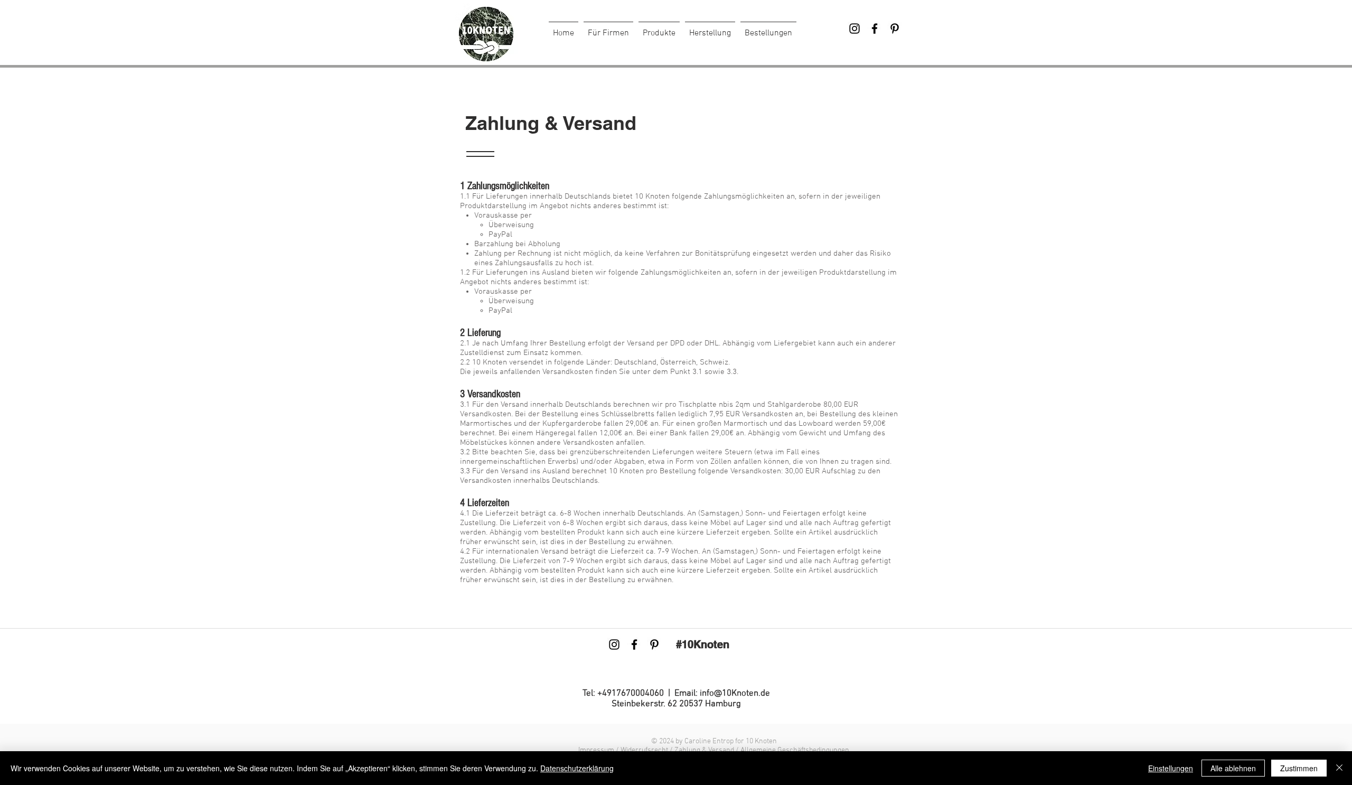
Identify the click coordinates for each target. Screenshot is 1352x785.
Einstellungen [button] (1170, 768)
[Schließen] (1339, 768)
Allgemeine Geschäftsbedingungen (794, 750)
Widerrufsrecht (645, 750)
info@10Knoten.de (735, 693)
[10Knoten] (854, 28)
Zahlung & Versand (704, 750)
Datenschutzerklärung (577, 768)
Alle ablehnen (1233, 768)
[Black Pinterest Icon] (895, 28)
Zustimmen (1299, 768)
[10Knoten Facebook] (874, 28)
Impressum (596, 750)
